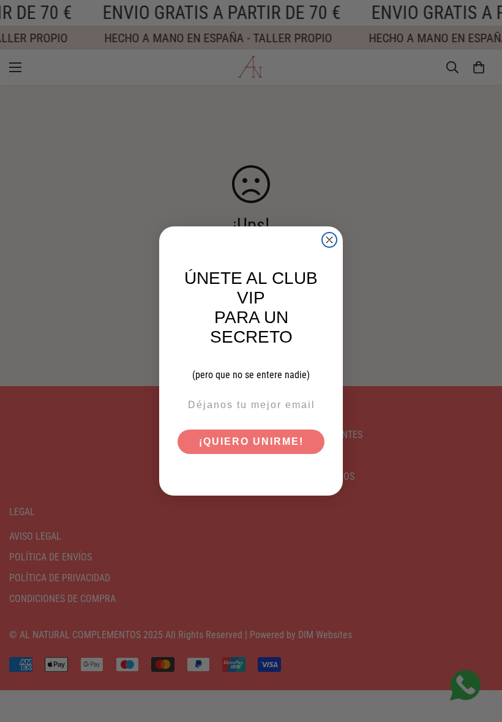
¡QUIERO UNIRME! (251, 441)
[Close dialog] (329, 240)
